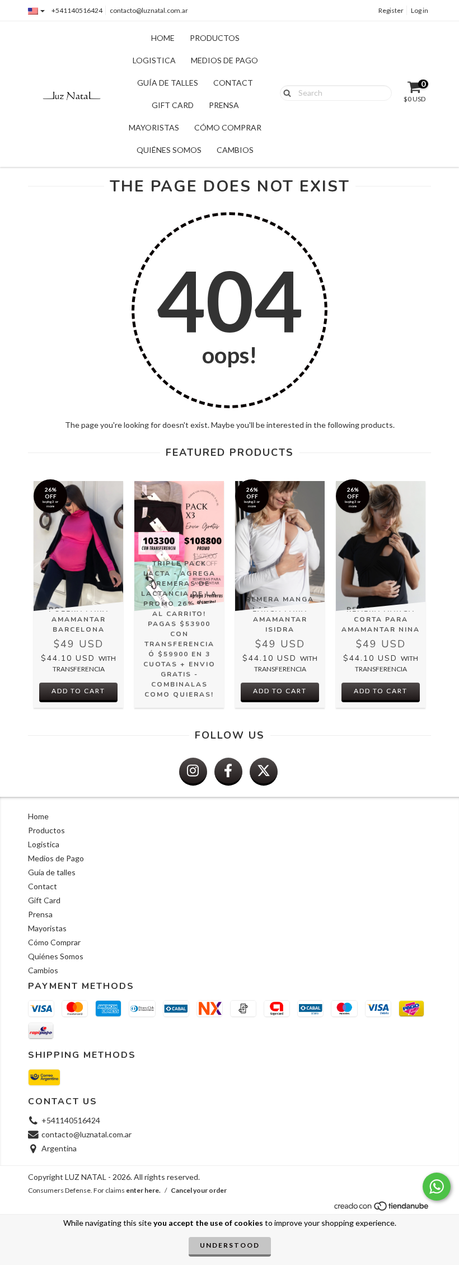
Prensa (224, 105)
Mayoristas (154, 127)
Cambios (235, 150)
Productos (215, 38)
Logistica (154, 60)
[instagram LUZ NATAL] (193, 772)
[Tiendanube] (382, 1209)
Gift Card (173, 105)
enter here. (143, 1190)
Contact (233, 82)
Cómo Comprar (227, 127)
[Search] (284, 92)
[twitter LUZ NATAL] (264, 772)
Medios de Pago (224, 60)
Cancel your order (199, 1190)
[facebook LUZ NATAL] (228, 772)
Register (391, 10)
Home (163, 38)
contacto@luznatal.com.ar (149, 10)
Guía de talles (167, 82)
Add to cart (78, 691)
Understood (230, 1245)
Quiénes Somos (169, 150)
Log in (419, 10)
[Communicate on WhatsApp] (437, 1187)
